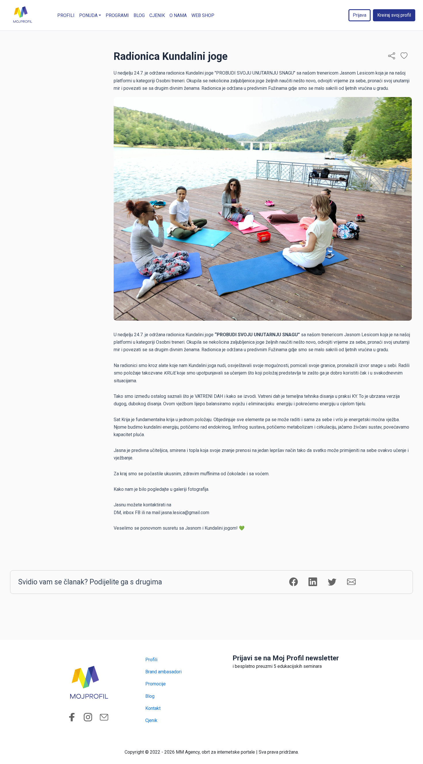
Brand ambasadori (163, 671)
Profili (66, 15)
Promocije (155, 684)
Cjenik (157, 15)
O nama (178, 15)
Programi (117, 15)
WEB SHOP (202, 15)
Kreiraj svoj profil (394, 15)
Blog (139, 15)
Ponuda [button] (88, 15)
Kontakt (153, 708)
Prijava (359, 15)
